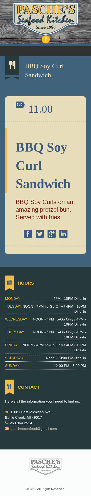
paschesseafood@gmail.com (34, 429)
